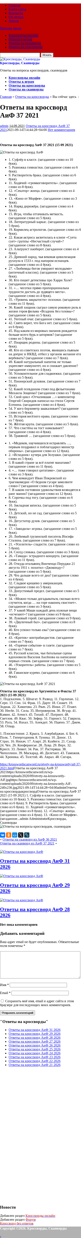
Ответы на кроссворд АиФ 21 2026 (34, 1065)
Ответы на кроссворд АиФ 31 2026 (34, 1030)
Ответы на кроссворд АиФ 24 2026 (34, 1053)
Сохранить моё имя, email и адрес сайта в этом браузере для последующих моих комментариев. (37, 1003)
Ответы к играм (20, 39)
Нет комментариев (61, 130)
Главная (14, 5)
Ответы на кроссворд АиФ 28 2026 (34, 1037)
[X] (20, 835)
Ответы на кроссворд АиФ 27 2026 (34, 1041)
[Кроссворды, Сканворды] (20, 59)
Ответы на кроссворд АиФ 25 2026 (34, 1049)
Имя (4, 985)
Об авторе (16, 17)
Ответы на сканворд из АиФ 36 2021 (30, 839)
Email (5, 993)
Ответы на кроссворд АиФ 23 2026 (34, 1057)
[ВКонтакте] (2, 835)
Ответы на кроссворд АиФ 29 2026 (34, 1034)
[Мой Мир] (14, 835)
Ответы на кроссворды (26, 47)
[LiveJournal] (26, 835)
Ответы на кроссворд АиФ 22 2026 (34, 1061)
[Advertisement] (32, 1135)
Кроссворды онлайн (23, 35)
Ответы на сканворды (25, 43)
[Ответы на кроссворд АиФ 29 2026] (21, 876)
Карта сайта (17, 9)
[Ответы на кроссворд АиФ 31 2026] (21, 852)
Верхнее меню (10, 28)
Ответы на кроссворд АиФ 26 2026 (34, 1045)
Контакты (16, 13)
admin (4, 126)
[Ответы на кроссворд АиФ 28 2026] (21, 900)
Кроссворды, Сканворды (20, 63)
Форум (14, 21)
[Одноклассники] (8, 835)
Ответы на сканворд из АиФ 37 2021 (27, 843)
